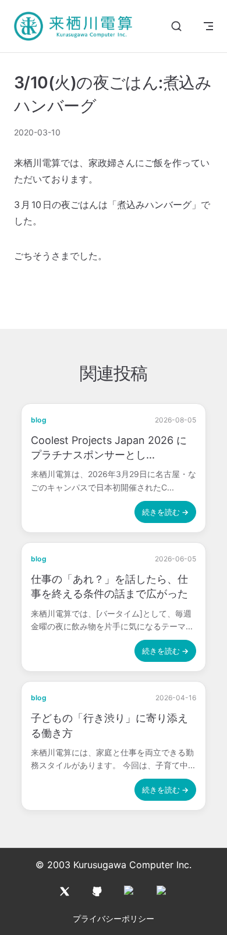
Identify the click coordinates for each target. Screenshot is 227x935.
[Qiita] (130, 891)
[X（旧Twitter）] (64, 891)
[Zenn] (162, 891)
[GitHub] (97, 891)
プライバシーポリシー (113, 918)
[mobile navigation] (208, 26)
